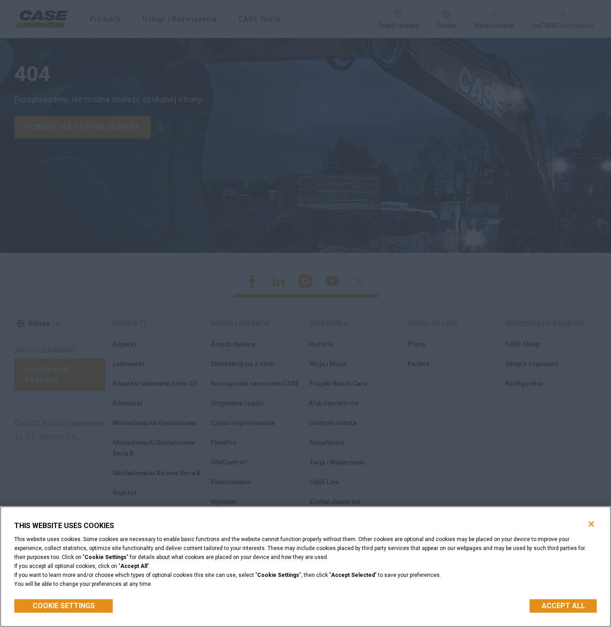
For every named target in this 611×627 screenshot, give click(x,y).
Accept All (563, 605)
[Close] (591, 524)
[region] (305, 566)
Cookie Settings (64, 605)
